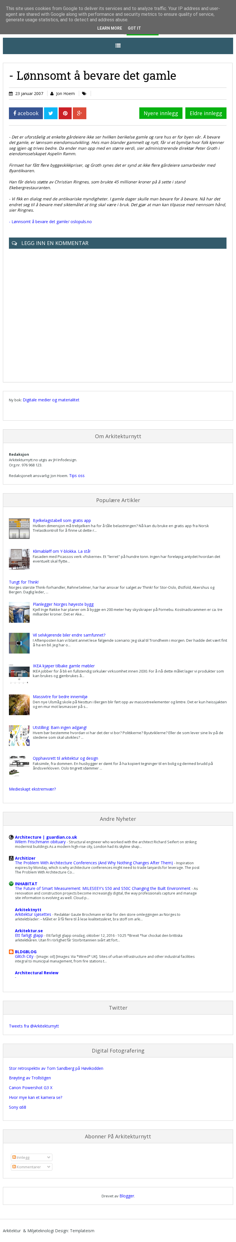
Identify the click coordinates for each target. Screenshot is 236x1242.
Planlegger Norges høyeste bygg (63, 604)
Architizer (25, 858)
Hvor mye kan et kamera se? (35, 1097)
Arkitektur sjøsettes (33, 914)
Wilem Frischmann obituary (41, 841)
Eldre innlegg (206, 113)
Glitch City (25, 956)
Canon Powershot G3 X (30, 1087)
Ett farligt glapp (29, 935)
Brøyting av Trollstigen (30, 1077)
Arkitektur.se (29, 930)
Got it (134, 28)
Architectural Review (36, 972)
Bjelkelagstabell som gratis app (62, 520)
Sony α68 (17, 1107)
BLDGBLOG (26, 951)
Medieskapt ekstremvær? (32, 789)
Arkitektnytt (28, 909)
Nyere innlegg (161, 113)
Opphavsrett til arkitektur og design (65, 758)
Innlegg (22, 1157)
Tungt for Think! (24, 582)
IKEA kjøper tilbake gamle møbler (64, 666)
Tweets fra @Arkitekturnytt (34, 1026)
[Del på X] (51, 113)
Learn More (109, 28)
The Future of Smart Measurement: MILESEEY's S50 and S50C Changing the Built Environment (103, 888)
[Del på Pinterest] (65, 113)
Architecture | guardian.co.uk (46, 837)
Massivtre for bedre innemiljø (60, 696)
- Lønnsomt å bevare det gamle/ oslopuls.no (50, 221)
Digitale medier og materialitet (51, 399)
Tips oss (77, 475)
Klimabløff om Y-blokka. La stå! (61, 551)
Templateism (82, 1230)
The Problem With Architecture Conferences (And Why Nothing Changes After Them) (94, 862)
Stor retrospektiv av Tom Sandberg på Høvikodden (56, 1068)
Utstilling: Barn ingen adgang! (60, 727)
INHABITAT (26, 883)
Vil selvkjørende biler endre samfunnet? (69, 635)
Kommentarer (28, 1166)
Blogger (126, 1196)
